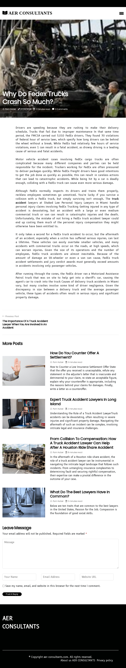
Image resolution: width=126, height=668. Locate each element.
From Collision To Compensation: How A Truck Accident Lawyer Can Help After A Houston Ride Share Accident (83, 443)
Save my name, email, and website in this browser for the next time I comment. (52, 586)
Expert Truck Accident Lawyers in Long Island (83, 401)
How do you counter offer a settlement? (74, 355)
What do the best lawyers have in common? (80, 494)
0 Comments (61, 109)
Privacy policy (105, 660)
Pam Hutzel (10, 109)
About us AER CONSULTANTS (78, 660)
